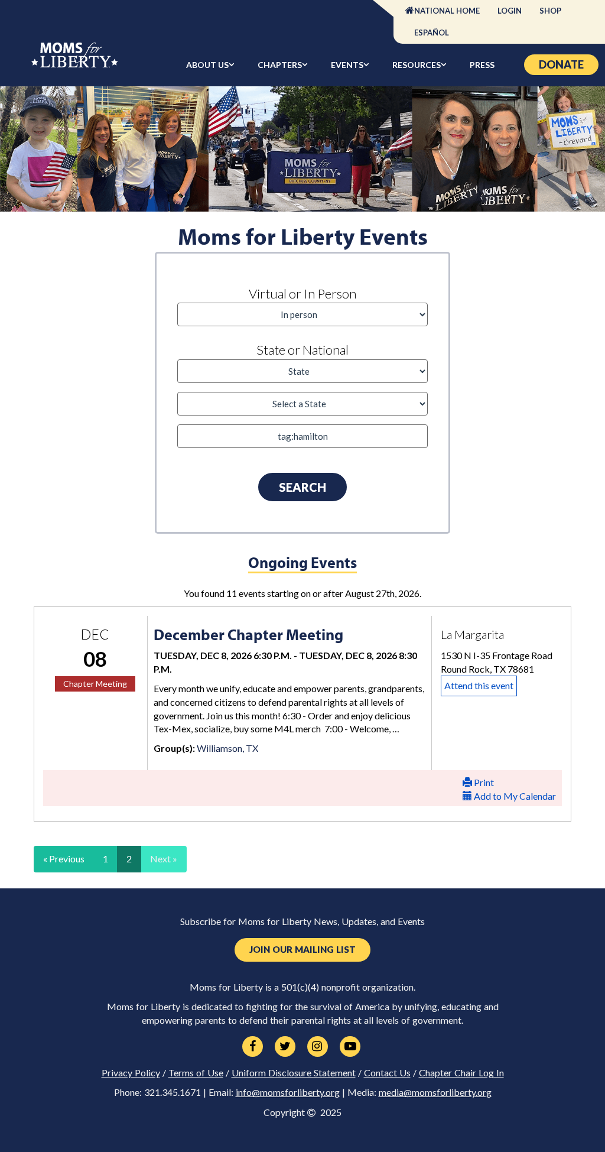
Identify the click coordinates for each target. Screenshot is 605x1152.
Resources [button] (416, 65)
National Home (447, 10)
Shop (550, 10)
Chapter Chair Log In (461, 1073)
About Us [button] (207, 65)
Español (431, 32)
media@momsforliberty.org (435, 1092)
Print (483, 782)
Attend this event (478, 685)
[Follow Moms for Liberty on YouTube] (350, 1047)
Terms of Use (195, 1073)
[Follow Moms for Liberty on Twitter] (285, 1047)
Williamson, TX (227, 748)
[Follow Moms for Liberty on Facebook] (252, 1047)
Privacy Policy (131, 1073)
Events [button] (347, 65)
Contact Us (387, 1073)
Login (509, 10)
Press (482, 65)
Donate (561, 64)
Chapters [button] (280, 65)
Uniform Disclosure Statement (294, 1073)
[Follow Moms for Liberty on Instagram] (317, 1047)
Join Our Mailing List (302, 949)
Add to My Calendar (514, 795)
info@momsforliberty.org (288, 1092)
